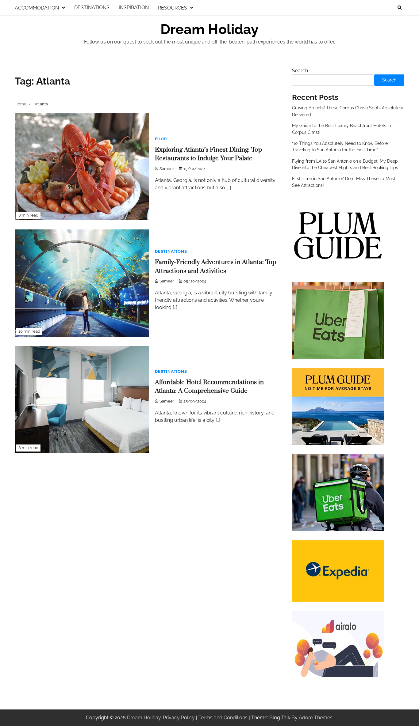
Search (300, 71)
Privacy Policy (179, 717)
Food (161, 139)
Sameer (167, 168)
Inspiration (134, 7)
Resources (172, 8)
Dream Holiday (209, 29)
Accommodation (37, 8)
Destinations (92, 7)
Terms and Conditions (223, 717)
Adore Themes (316, 717)
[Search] (399, 7)
